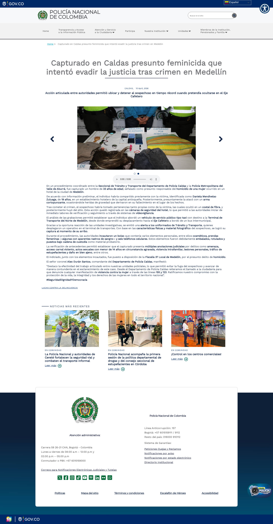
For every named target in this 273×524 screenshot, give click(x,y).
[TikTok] (78, 477)
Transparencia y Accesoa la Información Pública (71, 31)
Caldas (129, 88)
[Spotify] (91, 477)
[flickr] (103, 477)
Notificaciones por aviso (159, 453)
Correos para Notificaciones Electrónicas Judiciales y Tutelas (79, 469)
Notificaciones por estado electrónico (167, 457)
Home (46, 31)
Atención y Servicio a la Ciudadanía (105, 31)
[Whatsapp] (109, 477)
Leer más (50, 365)
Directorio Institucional (158, 462)
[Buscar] (232, 15)
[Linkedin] (97, 477)
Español (234, 2)
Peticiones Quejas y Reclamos (162, 448)
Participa (130, 31)
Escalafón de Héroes (173, 493)
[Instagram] (72, 477)
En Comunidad (53, 350)
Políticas (60, 493)
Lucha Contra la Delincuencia (60, 288)
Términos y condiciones (129, 493)
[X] (60, 477)
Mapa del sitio (89, 493)
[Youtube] (84, 477)
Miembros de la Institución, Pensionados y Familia (215, 31)
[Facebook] (66, 477)
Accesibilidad (210, 493)
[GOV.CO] (13, 3)
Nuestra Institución (155, 31)
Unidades (183, 31)
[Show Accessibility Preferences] (265, 8)
